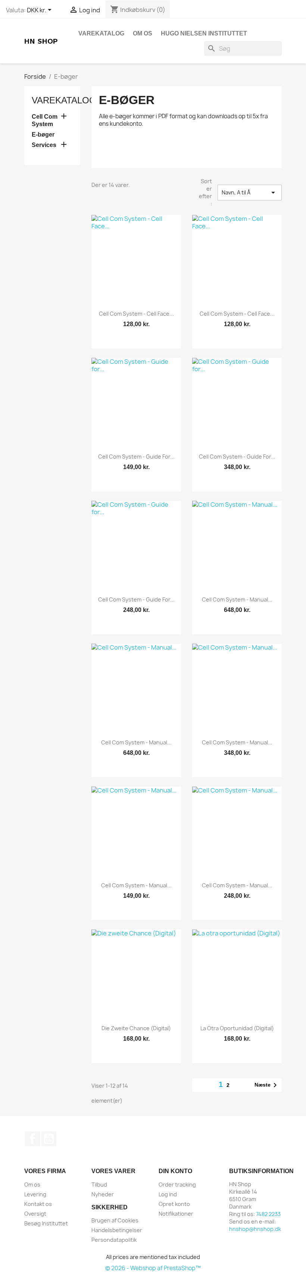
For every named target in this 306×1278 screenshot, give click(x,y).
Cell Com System (44, 120)
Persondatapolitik (114, 1239)
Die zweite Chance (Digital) (136, 1028)
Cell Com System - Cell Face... (136, 313)
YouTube (48, 1138)
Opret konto (174, 1203)
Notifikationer (176, 1213)
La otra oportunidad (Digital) (237, 1028)
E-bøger (43, 134)
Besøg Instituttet (46, 1223)
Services (44, 145)
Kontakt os (38, 1203)
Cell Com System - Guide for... (136, 456)
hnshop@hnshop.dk (255, 1228)
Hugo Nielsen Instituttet (204, 33)
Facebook (32, 1138)
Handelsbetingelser (116, 1230)
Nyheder (102, 1194)
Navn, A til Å (250, 192)
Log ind (168, 1194)
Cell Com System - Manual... (237, 599)
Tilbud (99, 1184)
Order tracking (177, 1184)
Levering (35, 1194)
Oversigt (35, 1213)
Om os (142, 33)
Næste (267, 1085)
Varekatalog (101, 33)
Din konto (175, 1171)
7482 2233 (268, 1214)
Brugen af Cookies (114, 1220)
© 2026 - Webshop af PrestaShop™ (153, 1268)
